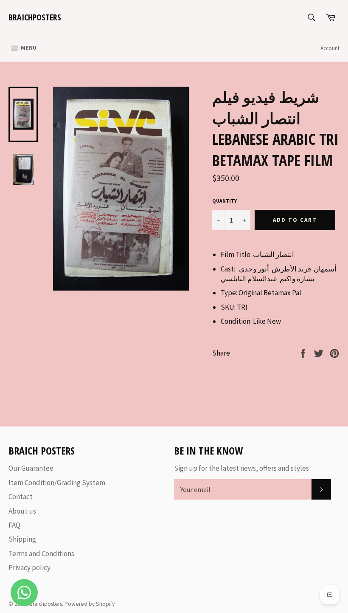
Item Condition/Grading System (56, 482)
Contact (20, 496)
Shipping (22, 539)
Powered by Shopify (90, 603)
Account (330, 48)
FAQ (14, 525)
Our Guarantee (30, 468)
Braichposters (34, 17)
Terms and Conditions (41, 553)
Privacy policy (29, 567)
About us (22, 511)
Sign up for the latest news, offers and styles (241, 468)
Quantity (224, 201)
